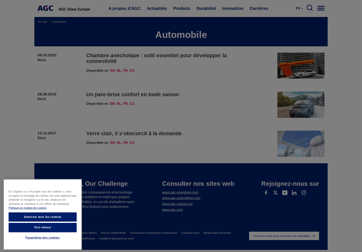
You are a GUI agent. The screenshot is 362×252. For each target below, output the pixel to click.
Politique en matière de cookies (28, 208)
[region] (42, 214)
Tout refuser (42, 227)
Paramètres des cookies (42, 237)
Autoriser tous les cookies (42, 216)
